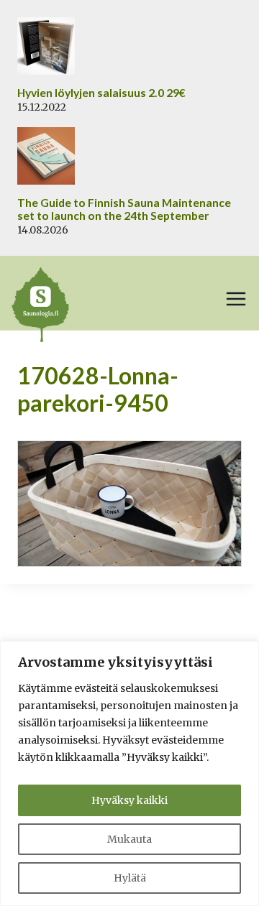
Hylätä (130, 878)
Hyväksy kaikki (129, 800)
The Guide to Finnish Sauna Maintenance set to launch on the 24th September (124, 209)
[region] (129, 773)
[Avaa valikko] (235, 298)
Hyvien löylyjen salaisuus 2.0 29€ (101, 92)
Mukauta (129, 839)
